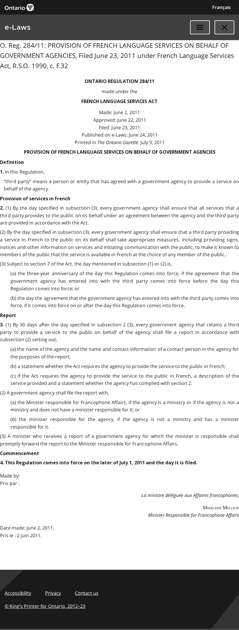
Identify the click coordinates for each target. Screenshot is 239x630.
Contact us (87, 593)
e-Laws (17, 27)
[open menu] (200, 27)
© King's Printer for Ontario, (45, 606)
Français (221, 7)
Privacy (53, 593)
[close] (224, 27)
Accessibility (18, 593)
